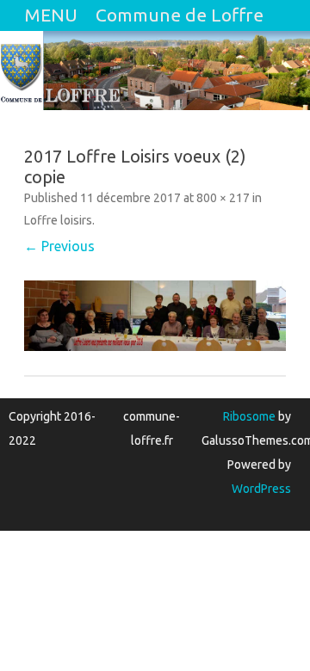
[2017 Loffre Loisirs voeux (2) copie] (155, 315)
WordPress (261, 489)
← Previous (59, 246)
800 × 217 (223, 198)
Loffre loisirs (58, 220)
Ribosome (249, 416)
